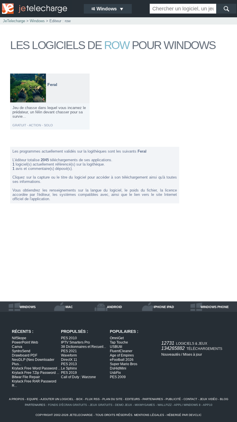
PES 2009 (118, 377)
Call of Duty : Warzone (78, 377)
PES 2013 (69, 364)
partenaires (152, 399)
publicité (173, 399)
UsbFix (115, 373)
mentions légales (149, 415)
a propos (16, 399)
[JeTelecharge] (39, 8)
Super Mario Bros (123, 364)
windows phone (215, 307)
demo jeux (123, 404)
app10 (207, 404)
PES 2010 (69, 338)
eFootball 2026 (122, 360)
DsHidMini (118, 368)
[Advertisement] (207, 159)
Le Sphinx (69, 368)
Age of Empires (122, 355)
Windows (37, 21)
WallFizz (165, 404)
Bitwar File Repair (26, 377)
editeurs (132, 399)
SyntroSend (21, 351)
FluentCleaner (121, 351)
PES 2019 (69, 373)
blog (224, 399)
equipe (32, 399)
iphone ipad (164, 307)
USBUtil (116, 347)
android (114, 307)
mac (69, 307)
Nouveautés (170, 354)
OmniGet (117, 338)
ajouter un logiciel (57, 399)
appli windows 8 (187, 404)
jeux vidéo (208, 399)
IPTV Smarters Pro (75, 342)
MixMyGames (145, 404)
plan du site (112, 399)
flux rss (92, 399)
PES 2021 (69, 351)
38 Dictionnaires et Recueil (83, 347)
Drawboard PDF (24, 355)
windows (28, 307)
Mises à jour (192, 354)
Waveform (69, 355)
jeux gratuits (101, 404)
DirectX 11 (69, 360)
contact (190, 399)
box (79, 399)
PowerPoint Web (25, 342)
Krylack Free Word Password (36, 368)
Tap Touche (119, 342)
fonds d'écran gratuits (67, 404)
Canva (17, 347)
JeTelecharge (14, 21)
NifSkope (19, 338)
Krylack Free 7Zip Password (35, 373)
